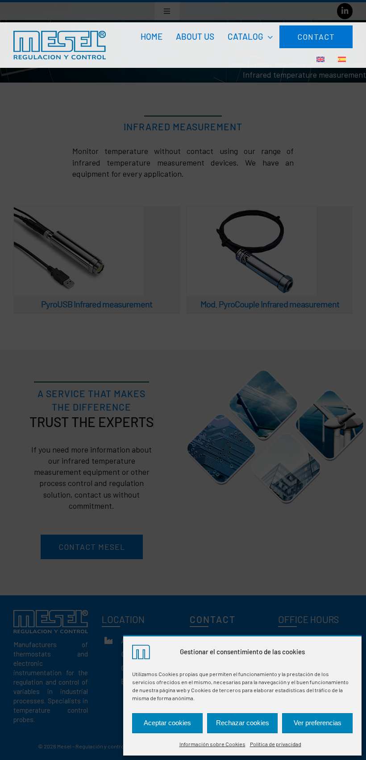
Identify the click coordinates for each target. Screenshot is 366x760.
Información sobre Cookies (212, 744)
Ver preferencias (317, 723)
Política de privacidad (275, 744)
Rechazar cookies (242, 723)
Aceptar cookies (167, 723)
